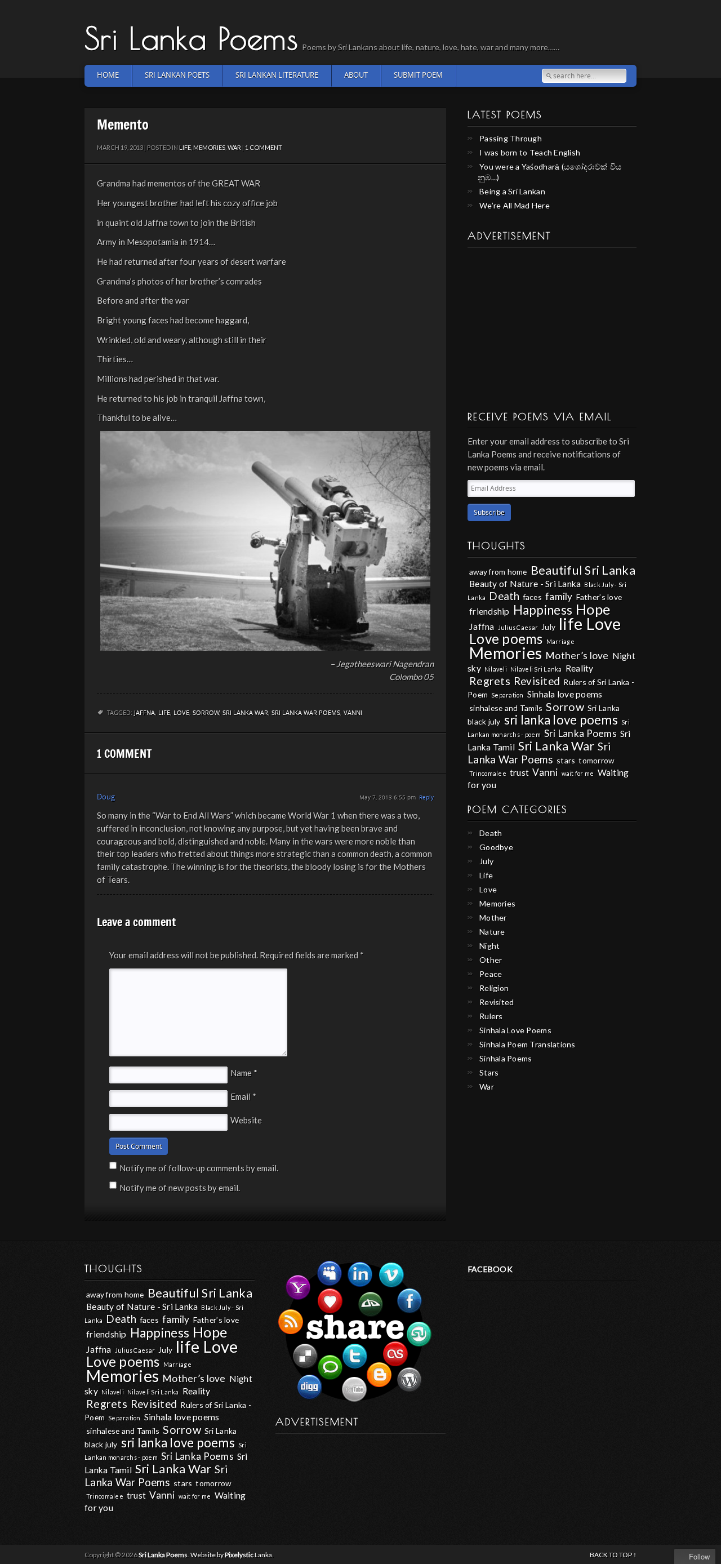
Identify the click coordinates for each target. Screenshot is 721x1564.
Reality (580, 668)
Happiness (542, 609)
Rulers (491, 1016)
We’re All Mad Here (514, 205)
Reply (426, 797)
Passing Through (510, 138)
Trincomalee (487, 773)
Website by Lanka (231, 1554)
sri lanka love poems (561, 719)
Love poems (506, 638)
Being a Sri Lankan (512, 191)
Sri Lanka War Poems (306, 713)
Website (246, 1120)
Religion (494, 988)
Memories (209, 147)
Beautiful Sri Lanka (583, 570)
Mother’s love (576, 655)
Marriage (560, 641)
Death (504, 596)
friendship (489, 611)
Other (490, 960)
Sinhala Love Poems (515, 1030)
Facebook (490, 1269)
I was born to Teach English (529, 152)
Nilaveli (495, 669)
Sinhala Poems (505, 1058)
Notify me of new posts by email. (179, 1188)
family (559, 596)
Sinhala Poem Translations (527, 1044)
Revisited (537, 681)
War (234, 147)
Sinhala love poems (565, 693)
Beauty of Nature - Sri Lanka (525, 583)
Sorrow (206, 713)
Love (181, 713)
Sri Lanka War (245, 713)
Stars (489, 1072)
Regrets (489, 680)
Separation (507, 695)
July (548, 627)
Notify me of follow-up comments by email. (198, 1168)
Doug (106, 797)
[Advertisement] (552, 325)
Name (243, 1073)
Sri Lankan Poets (177, 75)
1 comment (263, 147)
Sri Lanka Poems (191, 38)
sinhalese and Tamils (505, 708)
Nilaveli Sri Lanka (536, 669)
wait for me (578, 773)
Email (243, 1096)
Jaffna (144, 713)
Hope (593, 609)
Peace (490, 974)
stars (566, 760)
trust (519, 772)
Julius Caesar (518, 627)
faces (532, 597)
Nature (492, 931)
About (356, 75)
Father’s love (599, 597)
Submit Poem (418, 75)
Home (108, 75)
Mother (493, 917)
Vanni (353, 713)
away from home (498, 571)
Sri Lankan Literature (276, 75)
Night (489, 945)
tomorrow (596, 760)
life (164, 713)
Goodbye (496, 847)
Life (185, 147)
